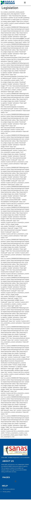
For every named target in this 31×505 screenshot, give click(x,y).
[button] (24, 2)
